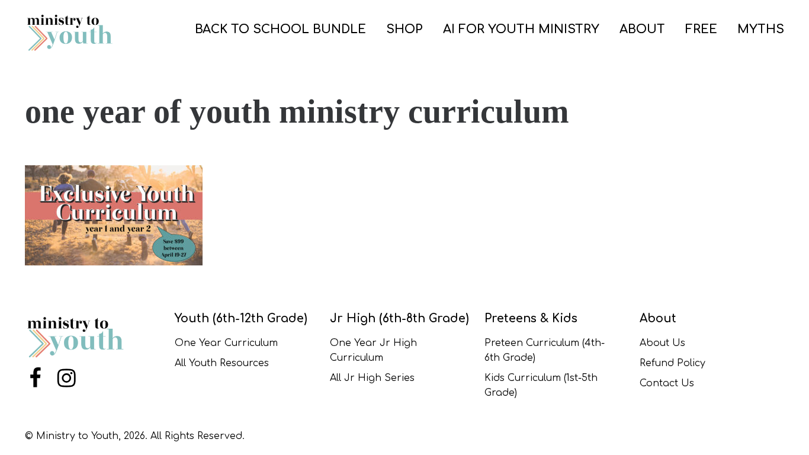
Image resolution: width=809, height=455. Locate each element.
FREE (701, 29)
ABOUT (642, 29)
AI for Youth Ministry (521, 29)
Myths (760, 29)
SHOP (404, 29)
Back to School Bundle (280, 29)
